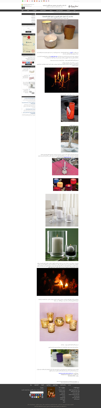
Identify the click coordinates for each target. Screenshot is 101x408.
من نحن (51, 10)
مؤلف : (67, 18)
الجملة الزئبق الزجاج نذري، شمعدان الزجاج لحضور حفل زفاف (69, 382)
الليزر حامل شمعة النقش (75, 391)
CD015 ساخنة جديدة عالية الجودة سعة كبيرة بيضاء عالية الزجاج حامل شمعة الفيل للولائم (25, 91)
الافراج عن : (54, 18)
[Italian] (42, 1)
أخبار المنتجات (33, 17)
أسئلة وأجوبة (36, 384)
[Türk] (27, 1)
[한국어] (25, 1)
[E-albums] (51, 397)
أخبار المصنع (33, 22)
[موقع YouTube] (34, 395)
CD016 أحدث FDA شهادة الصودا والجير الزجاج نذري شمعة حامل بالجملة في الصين (25, 84)
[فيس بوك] (38, 395)
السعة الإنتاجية (62, 397)
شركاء (64, 400)
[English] (49, 1)
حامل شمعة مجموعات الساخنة (74, 394)
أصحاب (71, 52)
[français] (46, 1)
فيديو (28, 10)
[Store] (38, 397)
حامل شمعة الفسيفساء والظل (74, 389)
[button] (23, 44)
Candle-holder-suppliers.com (55, 406)
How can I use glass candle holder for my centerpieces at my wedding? (67, 381)
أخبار (22, 10)
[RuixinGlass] (30, 395)
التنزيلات (42, 384)
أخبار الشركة (33, 15)
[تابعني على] (36, 395)
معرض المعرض (62, 394)
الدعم (64, 402)
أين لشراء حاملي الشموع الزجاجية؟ (30, 105)
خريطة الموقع (55, 384)
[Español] (37, 1)
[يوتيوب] (25, 62)
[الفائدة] (23, 62)
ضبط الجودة (49, 384)
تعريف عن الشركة (62, 389)
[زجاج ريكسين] (73, 7)
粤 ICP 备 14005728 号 (39, 406)
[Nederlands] (32, 1)
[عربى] (23, 1)
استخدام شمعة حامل (75, 397)
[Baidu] (32, 397)
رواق (31, 384)
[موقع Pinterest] (32, 395)
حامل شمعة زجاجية (59, 10)
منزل (74, 10)
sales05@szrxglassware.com (28, 4)
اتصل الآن (28, 64)
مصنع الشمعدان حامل (31, 404)
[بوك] (29, 62)
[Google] (34, 397)
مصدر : (62, 18)
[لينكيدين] (27, 62)
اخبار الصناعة (72, 12)
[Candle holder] (42, 397)
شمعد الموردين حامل (46, 404)
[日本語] (30, 1)
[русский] (39, 1)
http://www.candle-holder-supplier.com (66, 373)
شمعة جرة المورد (39, 404)
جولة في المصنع (62, 391)
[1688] (40, 397)
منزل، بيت (78, 12)
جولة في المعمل (43, 10)
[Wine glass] (36, 397)
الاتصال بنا (34, 10)
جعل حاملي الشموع (54, 56)
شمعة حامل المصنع (54, 404)
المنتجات (68, 10)
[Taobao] (30, 397)
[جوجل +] (31, 62)
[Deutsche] (44, 1)
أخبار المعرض (33, 20)
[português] (34, 1)
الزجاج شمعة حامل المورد (62, 404)
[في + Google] (40, 395)
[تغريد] (33, 62)
